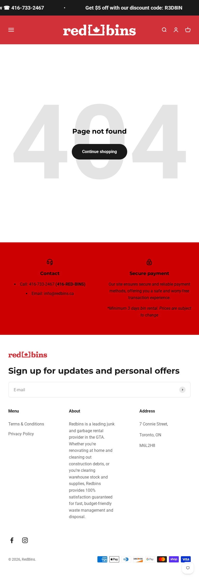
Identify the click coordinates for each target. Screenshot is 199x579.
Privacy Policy (21, 433)
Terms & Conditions (26, 424)
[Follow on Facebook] (11, 540)
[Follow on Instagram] (25, 540)
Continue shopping (99, 151)
